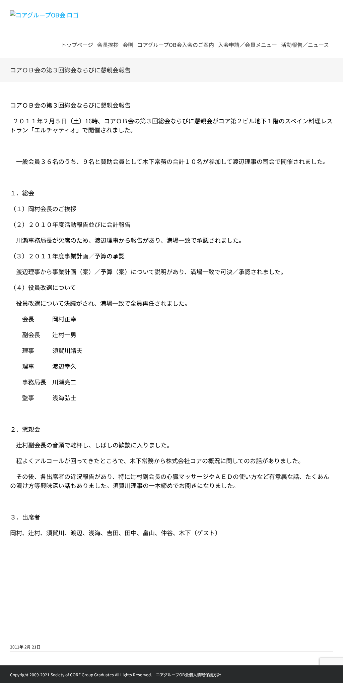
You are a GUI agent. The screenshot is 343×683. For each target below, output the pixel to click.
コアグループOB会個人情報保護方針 (188, 674)
